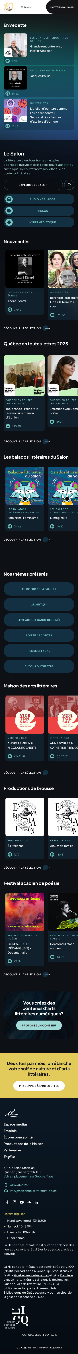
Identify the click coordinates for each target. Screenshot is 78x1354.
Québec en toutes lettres (31, 1275)
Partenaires (13, 1150)
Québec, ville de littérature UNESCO (29, 1284)
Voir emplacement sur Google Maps (28, 1176)
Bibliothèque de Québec (21, 1292)
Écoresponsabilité (18, 1137)
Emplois (10, 1131)
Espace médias (15, 1124)
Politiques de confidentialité (39, 1335)
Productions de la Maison (23, 1143)
